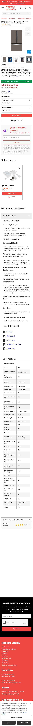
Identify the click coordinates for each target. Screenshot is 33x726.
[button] (3, 8)
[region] (16, 713)
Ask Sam (16, 142)
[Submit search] (29, 13)
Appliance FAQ (6, 658)
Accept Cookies (24, 722)
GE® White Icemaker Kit (8, 185)
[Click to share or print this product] (28, 29)
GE (9, 91)
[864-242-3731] (25, 8)
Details (27, 81)
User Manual (11, 336)
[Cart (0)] (30, 8)
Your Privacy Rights (16, 717)
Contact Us (5, 663)
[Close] (31, 703)
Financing (5, 660)
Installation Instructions (14, 344)
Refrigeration (12, 18)
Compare (13, 196)
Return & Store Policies (9, 665)
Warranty (9, 332)
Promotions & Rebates (9, 649)
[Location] (20, 8)
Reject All (8, 722)
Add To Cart (16, 115)
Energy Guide (11, 348)
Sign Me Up (16, 629)
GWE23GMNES (9, 93)
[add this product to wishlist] (28, 34)
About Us (5, 656)
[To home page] (11, 8)
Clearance (5, 651)
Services (4, 653)
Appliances (4, 18)
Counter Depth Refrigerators (24, 18)
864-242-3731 (11, 680)
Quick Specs (11, 340)
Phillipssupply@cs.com (13, 682)
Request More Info (17, 120)
